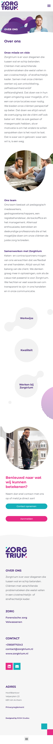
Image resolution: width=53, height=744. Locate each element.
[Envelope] (16, 666)
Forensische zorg (16, 617)
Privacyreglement (15, 707)
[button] (49, 5)
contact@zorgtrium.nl (19, 649)
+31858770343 (14, 644)
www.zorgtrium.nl (17, 653)
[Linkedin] (9, 666)
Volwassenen (14, 622)
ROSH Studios (23, 718)
